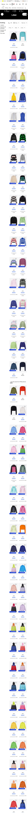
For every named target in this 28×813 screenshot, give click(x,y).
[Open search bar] (25, 8)
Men (7, 4)
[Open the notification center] (20, 4)
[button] (16, 23)
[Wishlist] (23, 4)
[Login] (17, 4)
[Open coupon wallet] (13, 4)
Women (3, 4)
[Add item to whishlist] (16, 32)
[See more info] (13, 48)
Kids (10, 4)
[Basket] (26, 4)
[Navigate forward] (23, 8)
